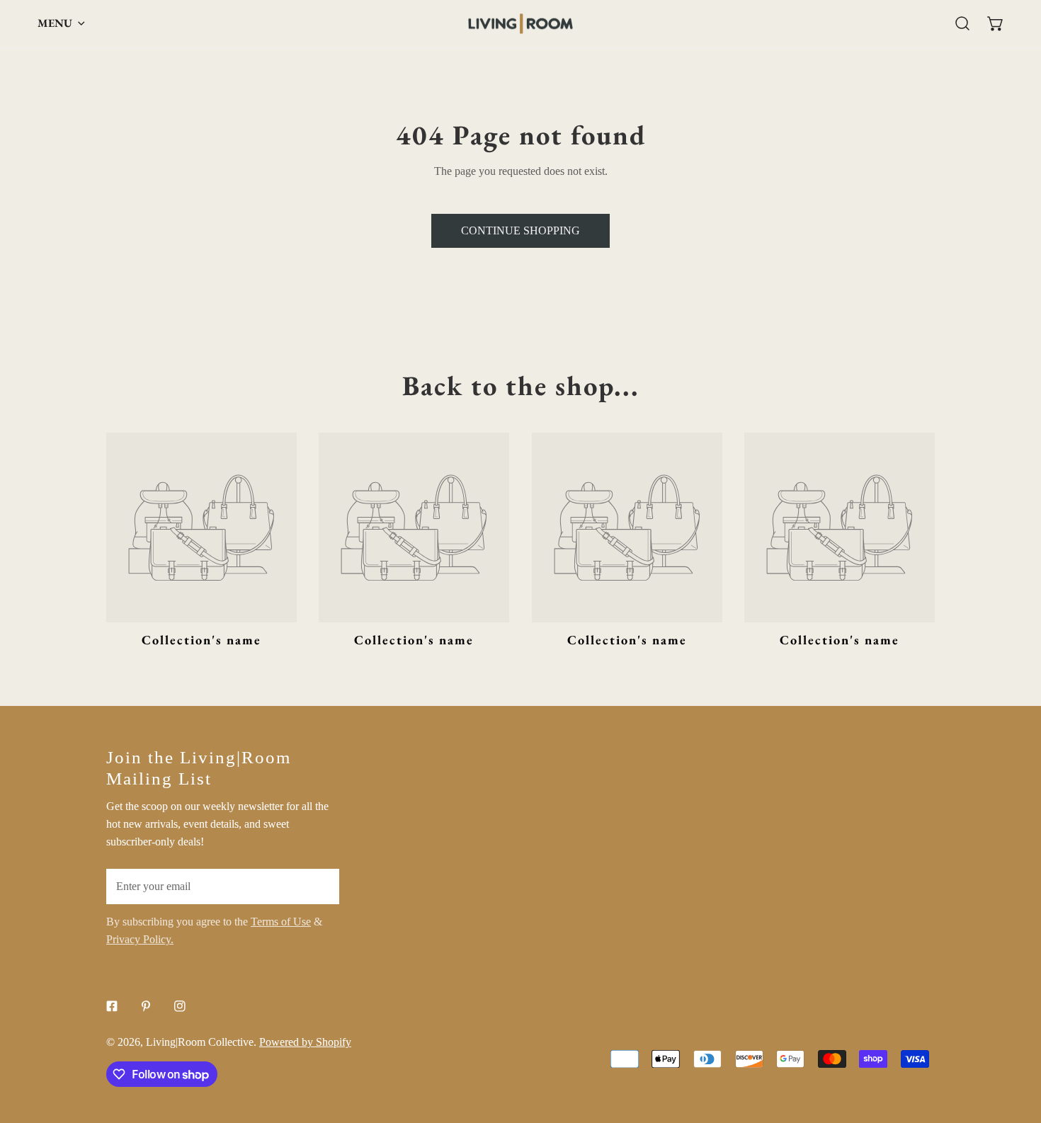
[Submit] (320, 886)
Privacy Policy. (140, 939)
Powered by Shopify (305, 1042)
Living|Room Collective (200, 1042)
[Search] (962, 23)
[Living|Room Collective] (520, 24)
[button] (995, 23)
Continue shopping (520, 230)
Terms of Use (281, 922)
